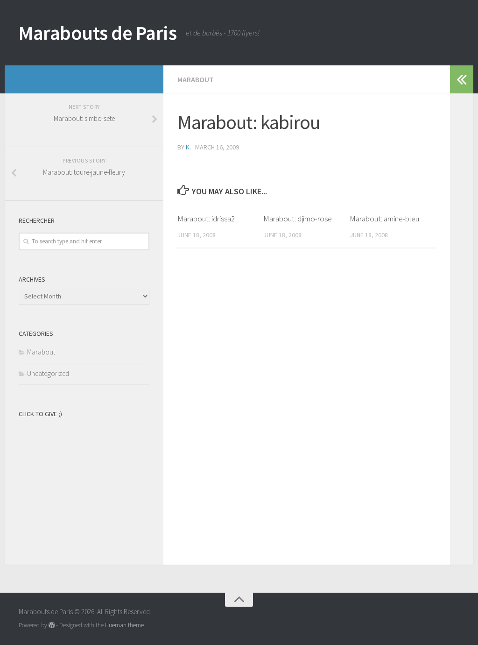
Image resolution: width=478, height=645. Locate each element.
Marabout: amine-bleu (384, 218)
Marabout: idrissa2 (206, 218)
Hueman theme (124, 625)
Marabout (195, 79)
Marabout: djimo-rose (297, 218)
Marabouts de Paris (97, 33)
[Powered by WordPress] (52, 625)
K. (188, 147)
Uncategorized (48, 373)
